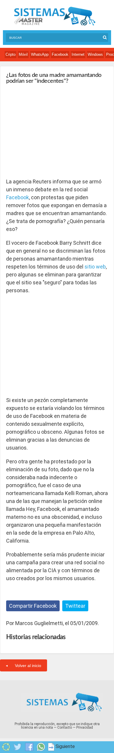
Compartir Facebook (33, 606)
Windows (95, 54)
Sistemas (55, 16)
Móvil (23, 54)
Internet (78, 54)
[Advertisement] (50, 131)
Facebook (60, 54)
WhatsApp (40, 54)
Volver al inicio (28, 665)
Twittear (75, 606)
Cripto (10, 54)
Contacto (64, 727)
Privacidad (84, 727)
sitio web (95, 267)
